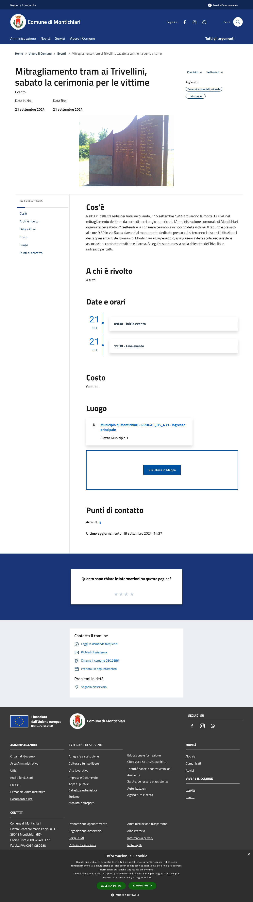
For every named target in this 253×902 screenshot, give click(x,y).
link (149, 877)
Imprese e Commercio (83, 777)
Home (19, 53)
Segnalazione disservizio (85, 830)
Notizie (190, 756)
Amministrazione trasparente (147, 823)
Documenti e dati (21, 798)
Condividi (193, 72)
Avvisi (190, 770)
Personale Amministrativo (27, 791)
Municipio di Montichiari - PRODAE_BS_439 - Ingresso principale (142, 427)
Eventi (61, 53)
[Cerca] (238, 22)
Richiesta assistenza (82, 845)
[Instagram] (193, 21)
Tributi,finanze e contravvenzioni (149, 768)
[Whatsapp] (203, 21)
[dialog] (126, 876)
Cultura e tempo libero (84, 763)
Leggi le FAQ (77, 838)
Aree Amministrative (24, 763)
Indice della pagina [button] (31, 201)
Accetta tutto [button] (111, 885)
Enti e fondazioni (21, 777)
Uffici (13, 770)
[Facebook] (183, 21)
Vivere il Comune (40, 53)
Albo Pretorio (136, 830)
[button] (126, 895)
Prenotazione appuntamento (88, 823)
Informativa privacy (140, 838)
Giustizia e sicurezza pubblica (146, 761)
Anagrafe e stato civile (84, 756)
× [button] (248, 854)
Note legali (134, 845)
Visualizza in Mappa (162, 470)
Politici (14, 784)
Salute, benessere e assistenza (147, 781)
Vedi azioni (213, 72)
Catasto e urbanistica (83, 790)
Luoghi (190, 790)
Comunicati (193, 763)
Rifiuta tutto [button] (142, 885)
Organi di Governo (22, 756)
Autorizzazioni (136, 788)
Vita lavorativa (78, 770)
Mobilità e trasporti (81, 802)
